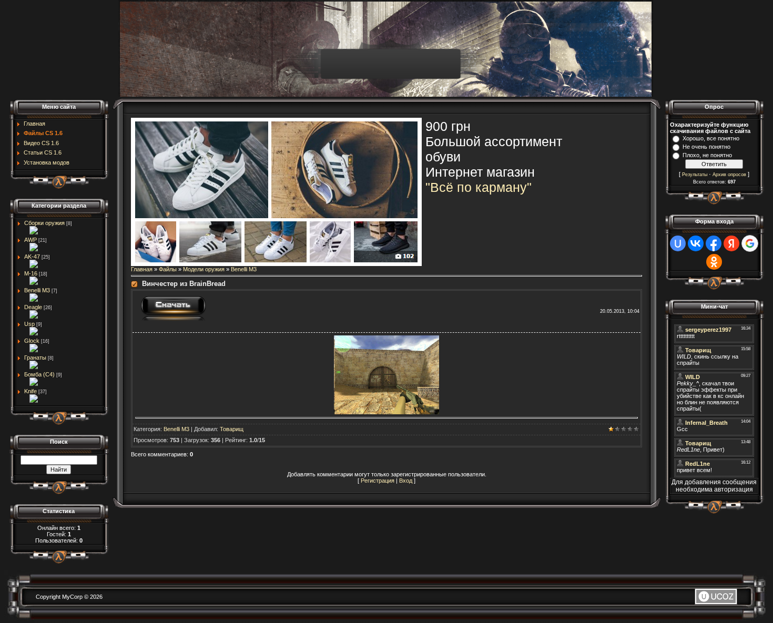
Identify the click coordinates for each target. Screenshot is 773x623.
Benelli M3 (37, 290)
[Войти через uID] (678, 243)
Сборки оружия (44, 223)
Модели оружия (204, 269)
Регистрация (377, 480)
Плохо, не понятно (707, 155)
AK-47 (32, 256)
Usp (29, 324)
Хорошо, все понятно (711, 138)
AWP (30, 240)
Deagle (33, 307)
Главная (141, 269)
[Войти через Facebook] (713, 243)
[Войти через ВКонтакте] (696, 243)
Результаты (694, 174)
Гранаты (35, 357)
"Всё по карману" (478, 187)
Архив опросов (729, 174)
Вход (405, 480)
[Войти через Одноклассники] (714, 262)
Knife (30, 391)
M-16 (30, 273)
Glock (31, 341)
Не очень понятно (706, 147)
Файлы (168, 269)
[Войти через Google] (749, 243)
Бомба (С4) (39, 374)
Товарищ (231, 429)
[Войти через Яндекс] (731, 243)
